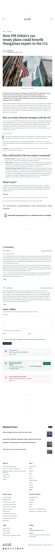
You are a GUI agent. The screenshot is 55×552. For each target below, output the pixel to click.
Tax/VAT (50, 205)
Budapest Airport (7, 499)
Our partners (6, 474)
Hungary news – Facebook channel (38, 511)
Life (30, 475)
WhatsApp (31, 499)
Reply (4, 279)
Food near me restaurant (9, 502)
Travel (30, 473)
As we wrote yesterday (8, 121)
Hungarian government (24, 205)
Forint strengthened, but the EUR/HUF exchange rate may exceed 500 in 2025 (22, 200)
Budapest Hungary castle (9, 518)
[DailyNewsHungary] (27, 19)
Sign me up (46, 363)
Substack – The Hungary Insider (37, 509)
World (30, 482)
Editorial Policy (6, 533)
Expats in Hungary (7, 509)
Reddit (30, 504)
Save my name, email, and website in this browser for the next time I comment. (24, 339)
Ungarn (31, 485)
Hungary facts (6, 511)
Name (5, 333)
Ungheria (31, 487)
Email (30, 333)
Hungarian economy (11, 205)
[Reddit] (20, 548)
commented (9, 133)
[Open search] (51, 19)
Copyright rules (6, 528)
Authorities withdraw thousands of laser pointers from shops (22, 439)
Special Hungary (33, 480)
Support (5, 479)
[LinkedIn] (3, 548)
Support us (11, 380)
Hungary (33, 205)
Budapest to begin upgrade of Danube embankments (19, 442)
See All (50, 427)
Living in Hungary (7, 497)
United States (6, 208)
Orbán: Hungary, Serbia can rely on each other (17, 432)
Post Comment (7, 343)
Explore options (12, 354)
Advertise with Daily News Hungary (12, 535)
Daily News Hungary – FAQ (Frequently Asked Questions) (14, 471)
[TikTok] (13, 548)
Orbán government (42, 205)
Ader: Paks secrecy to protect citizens (14, 449)
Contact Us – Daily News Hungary (11, 468)
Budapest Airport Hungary (9, 513)
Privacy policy (6, 530)
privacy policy (38, 366)
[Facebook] (6, 548)
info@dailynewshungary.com (36, 530)
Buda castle (6, 520)
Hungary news (32, 466)
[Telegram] (18, 548)
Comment (6, 314)
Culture (31, 478)
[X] (10, 548)
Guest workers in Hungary (9, 506)
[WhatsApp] (15, 548)
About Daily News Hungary (9, 466)
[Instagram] (8, 548)
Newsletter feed (33, 497)
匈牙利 (30, 489)
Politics (31, 468)
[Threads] (22, 548)
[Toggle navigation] (3, 19)
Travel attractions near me (9, 504)
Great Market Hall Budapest (10, 516)
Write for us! (6, 477)
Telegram (31, 502)
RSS (30, 506)
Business (31, 471)
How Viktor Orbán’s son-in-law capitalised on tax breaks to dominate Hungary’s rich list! (25, 197)
